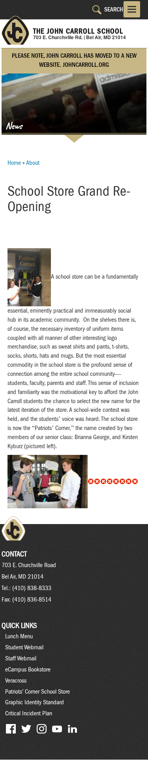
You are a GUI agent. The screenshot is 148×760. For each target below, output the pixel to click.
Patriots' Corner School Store (37, 691)
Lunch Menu (19, 636)
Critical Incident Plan (28, 713)
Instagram (42, 729)
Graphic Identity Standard (34, 702)
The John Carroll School (78, 31)
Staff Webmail (20, 658)
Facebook (11, 729)
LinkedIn (72, 729)
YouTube (57, 729)
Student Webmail (24, 647)
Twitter (26, 729)
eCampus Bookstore (28, 669)
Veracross (15, 680)
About (32, 162)
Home (14, 162)
